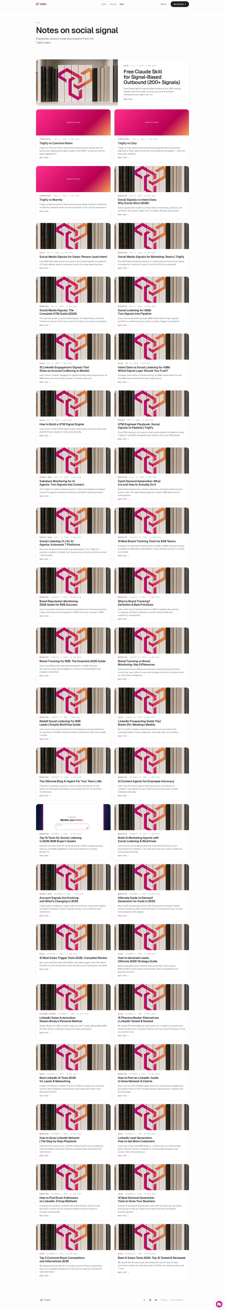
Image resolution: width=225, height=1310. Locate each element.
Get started (180, 4)
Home (103, 4)
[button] (219, 1304)
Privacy (164, 1300)
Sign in (163, 4)
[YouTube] (156, 1300)
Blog (122, 4)
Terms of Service (176, 1300)
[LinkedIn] (150, 1300)
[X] (144, 1300)
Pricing (113, 4)
